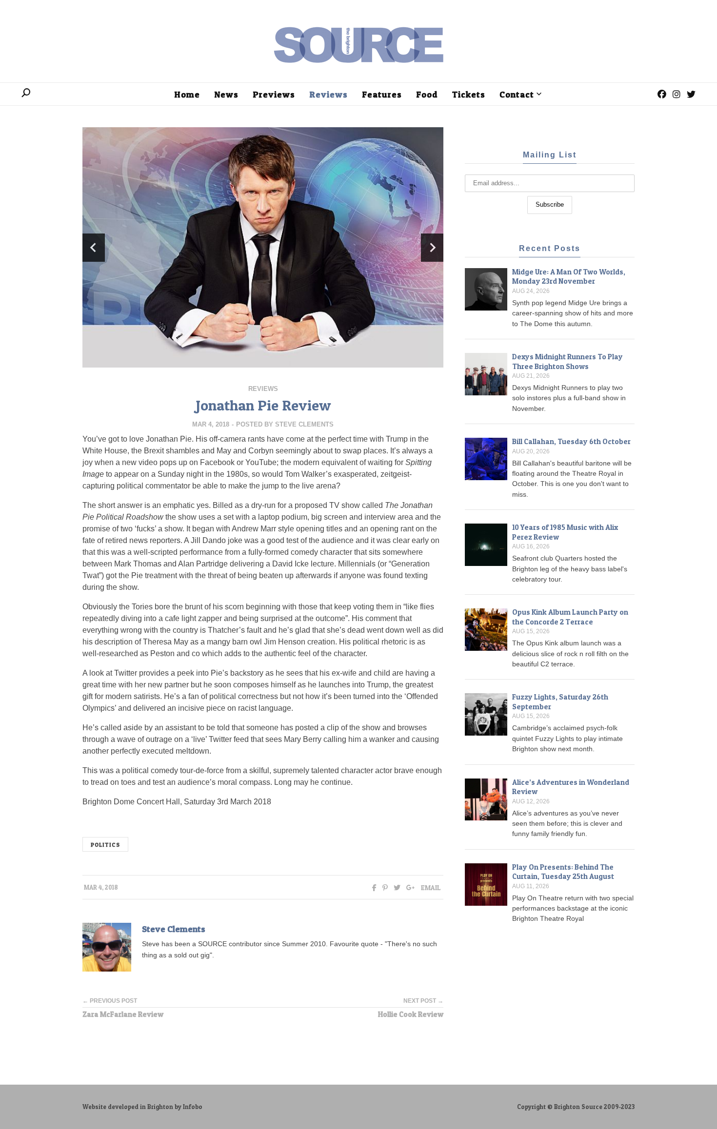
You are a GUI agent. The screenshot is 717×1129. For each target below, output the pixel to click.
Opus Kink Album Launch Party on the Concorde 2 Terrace (570, 616)
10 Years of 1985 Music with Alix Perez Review (565, 532)
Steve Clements (304, 424)
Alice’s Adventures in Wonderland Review (570, 787)
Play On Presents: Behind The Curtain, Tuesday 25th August (563, 871)
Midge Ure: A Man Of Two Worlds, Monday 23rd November (568, 276)
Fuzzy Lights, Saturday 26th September (560, 701)
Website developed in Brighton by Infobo (142, 1106)
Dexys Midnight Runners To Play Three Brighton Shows (567, 361)
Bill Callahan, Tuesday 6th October (571, 441)
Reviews (263, 388)
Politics (105, 844)
